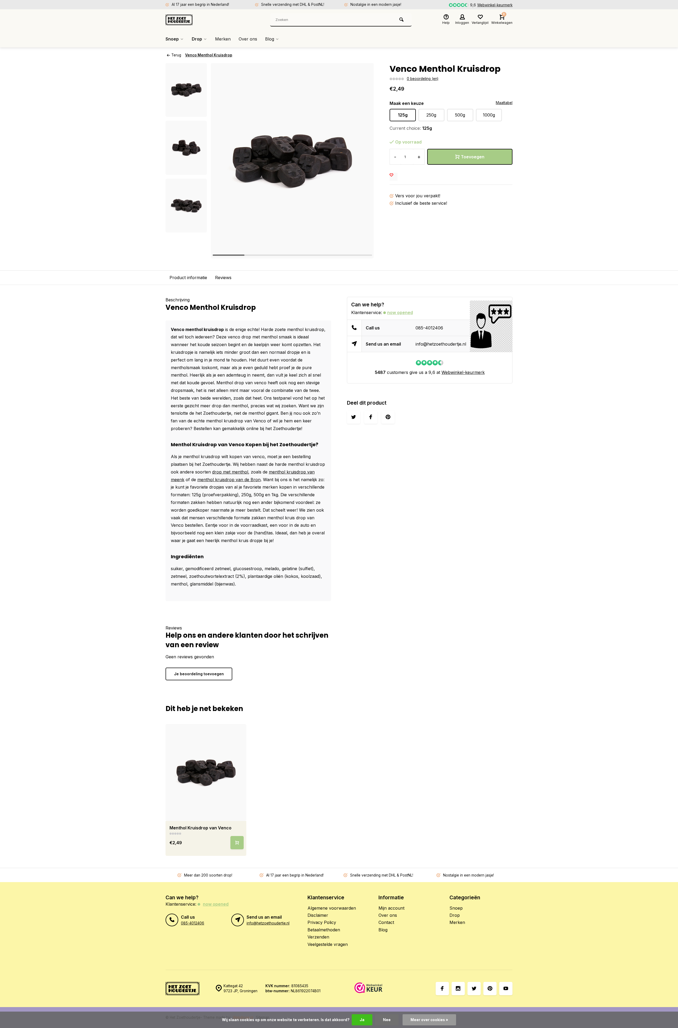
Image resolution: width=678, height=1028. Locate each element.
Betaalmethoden (323, 929)
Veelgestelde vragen (327, 944)
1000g (489, 115)
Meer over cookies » (429, 1020)
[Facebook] (442, 988)
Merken (223, 39)
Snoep (172, 39)
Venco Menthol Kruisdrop (208, 55)
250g (431, 115)
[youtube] (505, 988)
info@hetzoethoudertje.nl (441, 344)
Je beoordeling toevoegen (199, 674)
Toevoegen (472, 156)
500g (460, 115)
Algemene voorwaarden (331, 908)
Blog (269, 39)
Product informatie (188, 277)
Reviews (223, 277)
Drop (197, 39)
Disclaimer (317, 915)
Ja (362, 1020)
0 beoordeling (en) (422, 79)
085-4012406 (429, 327)
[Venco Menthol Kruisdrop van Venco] (206, 772)
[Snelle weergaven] (237, 842)
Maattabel (504, 103)
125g (403, 115)
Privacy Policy (321, 922)
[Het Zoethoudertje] (197, 20)
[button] (186, 228)
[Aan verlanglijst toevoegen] (394, 177)
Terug (176, 55)
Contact (386, 922)
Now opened (400, 312)
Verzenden (318, 937)
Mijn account (391, 908)
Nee (387, 1020)
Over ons (248, 39)
